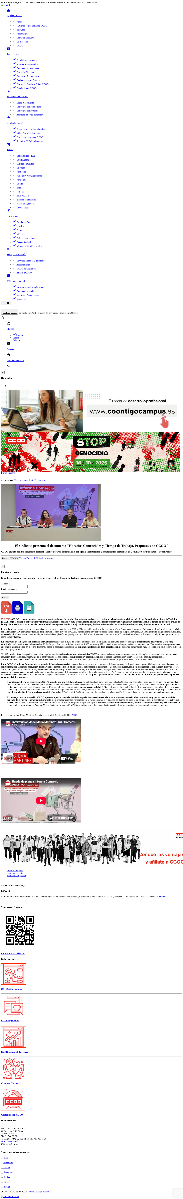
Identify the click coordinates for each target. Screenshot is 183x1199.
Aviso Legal (34, 1191)
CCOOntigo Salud (10, 1020)
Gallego (16, 340)
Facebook (30, 558)
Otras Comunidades (10, 1141)
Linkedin (40, 558)
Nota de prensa (21, 480)
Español (18, 335)
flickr (6, 1182)
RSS (5, 1158)
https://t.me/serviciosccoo (13, 953)
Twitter (22, 558)
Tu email (5, 583)
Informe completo (15, 870)
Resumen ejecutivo (15, 873)
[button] (4, 473)
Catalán (16, 338)
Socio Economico (37, 480)
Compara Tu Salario (11, 1083)
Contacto (45, 1191)
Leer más (161, 896)
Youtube (7, 1187)
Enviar (5, 598)
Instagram (49, 558)
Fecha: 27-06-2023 (10, 558)
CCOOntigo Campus (11, 989)
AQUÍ (74, 715)
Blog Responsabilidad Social (14, 1052)
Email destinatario (9, 589)
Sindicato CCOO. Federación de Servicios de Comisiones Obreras (48, 313)
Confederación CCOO (12, 1115)
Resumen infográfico (16, 875)
